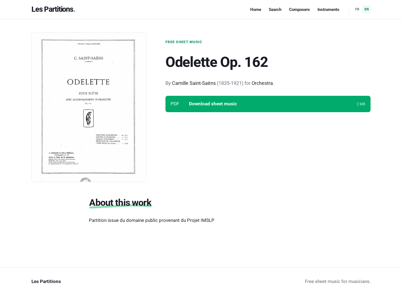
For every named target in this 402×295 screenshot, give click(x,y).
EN (367, 9)
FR (357, 9)
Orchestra (262, 83)
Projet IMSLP (200, 220)
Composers (299, 9)
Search (275, 9)
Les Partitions (52, 9)
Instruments (328, 9)
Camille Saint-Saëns (194, 83)
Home (255, 9)
